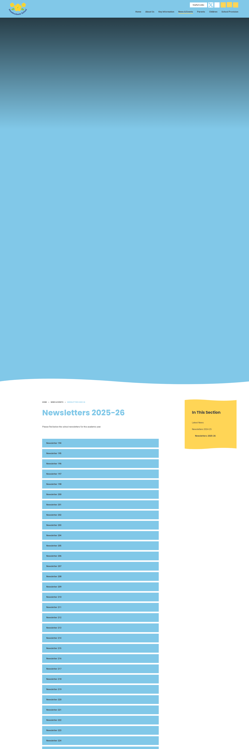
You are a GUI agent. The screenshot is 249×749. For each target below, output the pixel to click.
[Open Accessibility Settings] (235, 5)
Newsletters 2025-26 (76, 402)
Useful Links (198, 5)
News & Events (57, 402)
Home (44, 402)
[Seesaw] (217, 5)
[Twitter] (210, 5)
